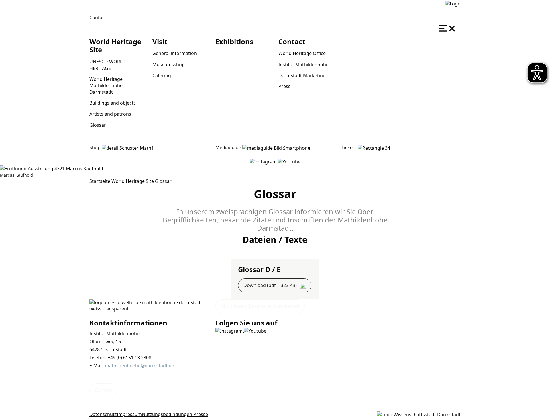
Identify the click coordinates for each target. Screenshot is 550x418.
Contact (97, 17)
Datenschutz (103, 414)
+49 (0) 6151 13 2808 (129, 357)
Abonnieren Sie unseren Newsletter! (260, 306)
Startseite (99, 181)
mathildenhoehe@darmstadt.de (139, 365)
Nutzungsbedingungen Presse (175, 414)
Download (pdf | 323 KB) (270, 285)
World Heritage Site (133, 181)
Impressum (129, 414)
